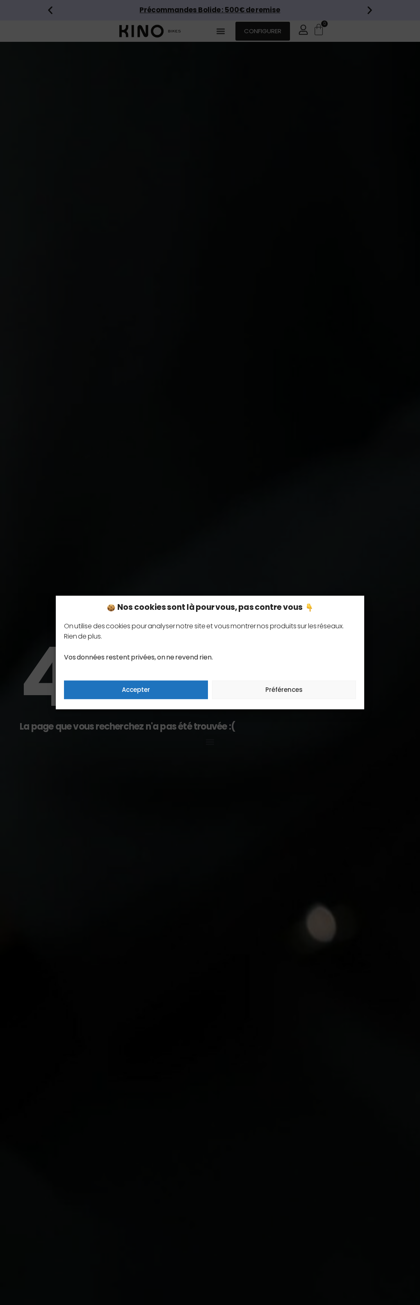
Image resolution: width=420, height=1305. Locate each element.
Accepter (136, 689)
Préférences (284, 689)
